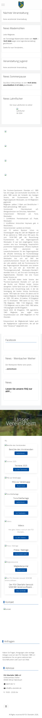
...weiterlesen (10, 369)
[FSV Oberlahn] (21, 4)
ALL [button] (6, 441)
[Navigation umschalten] (6, 706)
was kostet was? (21, 554)
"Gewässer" (12, 326)
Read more (21, 486)
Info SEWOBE (21, 591)
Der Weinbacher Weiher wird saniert (18, 365)
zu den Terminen (21, 469)
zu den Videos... (21, 537)
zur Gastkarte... (21, 513)
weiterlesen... (21, 453)
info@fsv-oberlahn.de (13, 688)
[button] (15, 445)
